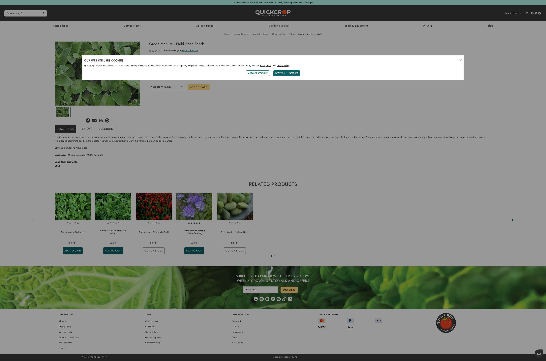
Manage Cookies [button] (258, 73)
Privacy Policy (266, 65)
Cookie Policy (283, 65)
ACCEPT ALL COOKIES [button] (286, 73)
